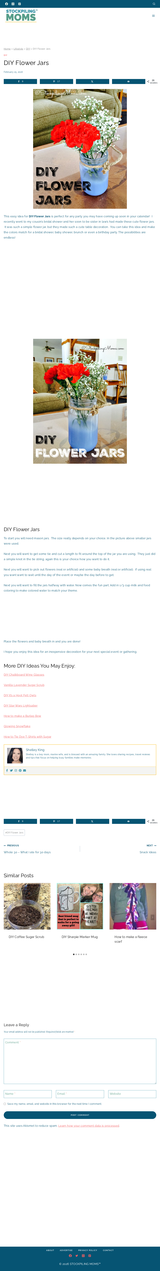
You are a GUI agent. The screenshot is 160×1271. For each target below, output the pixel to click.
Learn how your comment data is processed (88, 1125)
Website (115, 1093)
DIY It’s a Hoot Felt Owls (20, 695)
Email (62, 1093)
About (50, 1250)
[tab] (74, 954)
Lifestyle (18, 48)
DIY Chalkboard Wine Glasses (24, 674)
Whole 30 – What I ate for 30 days (27, 849)
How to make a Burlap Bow (22, 716)
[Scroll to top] (152, 1259)
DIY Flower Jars (14, 832)
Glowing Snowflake (17, 726)
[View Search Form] (154, 4)
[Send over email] (128, 81)
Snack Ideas (148, 849)
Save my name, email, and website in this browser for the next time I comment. (54, 1103)
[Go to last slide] (7, 917)
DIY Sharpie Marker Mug (80, 937)
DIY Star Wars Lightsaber (21, 705)
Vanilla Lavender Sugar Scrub (24, 685)
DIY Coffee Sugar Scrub (26, 937)
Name (10, 1093)
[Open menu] (153, 15)
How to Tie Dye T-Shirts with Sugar (27, 736)
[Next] (152, 917)
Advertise (66, 1250)
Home (7, 48)
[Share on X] (92, 81)
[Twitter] (11, 770)
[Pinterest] (19, 4)
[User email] (24, 770)
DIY (28, 48)
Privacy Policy (87, 1250)
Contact (108, 1250)
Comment (13, 1042)
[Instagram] (13, 4)
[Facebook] (6, 4)
